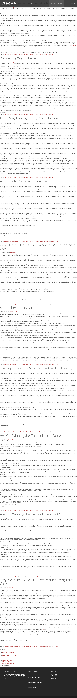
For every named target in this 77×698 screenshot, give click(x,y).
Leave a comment (54, 54)
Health (27, 54)
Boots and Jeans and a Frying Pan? (34, 679)
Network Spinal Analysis (34, 54)
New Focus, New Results (32, 687)
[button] (56, 3)
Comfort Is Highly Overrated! (8, 652)
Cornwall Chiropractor (14, 54)
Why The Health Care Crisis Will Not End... (10, 653)
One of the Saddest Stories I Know (9, 655)
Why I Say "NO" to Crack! (7, 656)
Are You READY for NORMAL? (33, 674)
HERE (51, 627)
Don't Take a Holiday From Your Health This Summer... (13, 651)
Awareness (2, 574)
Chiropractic (6, 54)
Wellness (48, 54)
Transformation (42, 54)
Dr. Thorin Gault (22, 54)
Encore (5, 46)
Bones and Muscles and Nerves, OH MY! (35, 682)
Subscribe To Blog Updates (8, 663)
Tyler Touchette (73, 45)
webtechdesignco (11, 7)
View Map (53, 676)
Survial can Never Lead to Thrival (34, 677)
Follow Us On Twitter (6, 661)
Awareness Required (31, 685)
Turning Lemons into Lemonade (33, 690)
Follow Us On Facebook (7, 660)
